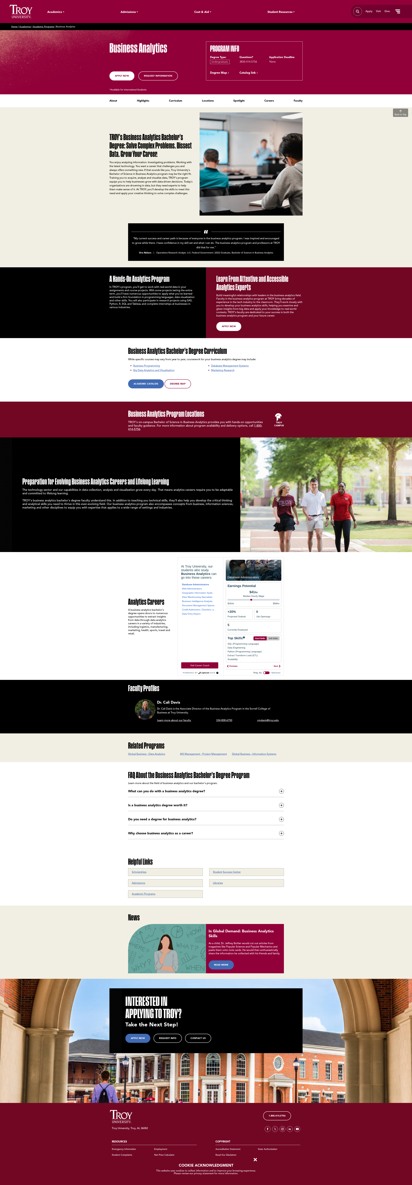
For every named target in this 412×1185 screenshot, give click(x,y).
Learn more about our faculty (174, 720)
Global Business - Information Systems (254, 754)
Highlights (143, 100)
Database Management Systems (230, 365)
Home (14, 26)
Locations (208, 100)
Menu (397, 11)
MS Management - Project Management (203, 754)
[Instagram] (282, 1129)
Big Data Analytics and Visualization (153, 370)
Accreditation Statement (227, 1149)
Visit (378, 11)
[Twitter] (275, 1129)
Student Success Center (227, 872)
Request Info (167, 1038)
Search (21, 11)
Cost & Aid (201, 12)
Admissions (128, 12)
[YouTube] (297, 1129)
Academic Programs (43, 26)
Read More (221, 964)
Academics (54, 12)
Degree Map (218, 72)
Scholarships (139, 872)
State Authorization (267, 1149)
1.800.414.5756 (277, 1115)
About (113, 100)
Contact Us (198, 1038)
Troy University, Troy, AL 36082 (130, 1128)
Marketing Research (222, 370)
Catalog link (247, 72)
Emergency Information (124, 1149)
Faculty (298, 100)
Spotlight (239, 100)
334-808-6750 (224, 720)
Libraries (218, 883)
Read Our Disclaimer (225, 1155)
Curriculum (175, 100)
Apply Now (122, 75)
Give (387, 11)
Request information (158, 75)
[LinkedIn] (290, 1129)
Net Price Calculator (164, 1155)
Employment (160, 1149)
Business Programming (146, 365)
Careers (269, 100)
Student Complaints (122, 1155)
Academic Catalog (146, 383)
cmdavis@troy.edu (268, 720)
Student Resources (279, 12)
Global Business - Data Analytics (146, 754)
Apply (368, 11)
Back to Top (401, 114)
